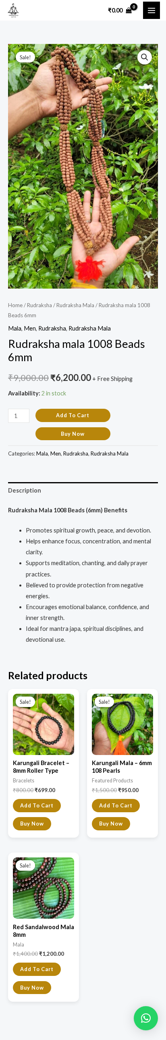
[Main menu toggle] (151, 10)
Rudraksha (39, 305)
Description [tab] (24, 490)
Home (15, 305)
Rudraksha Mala (75, 305)
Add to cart (72, 415)
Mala (14, 328)
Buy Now (73, 434)
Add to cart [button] (37, 805)
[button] (144, 57)
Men (30, 328)
